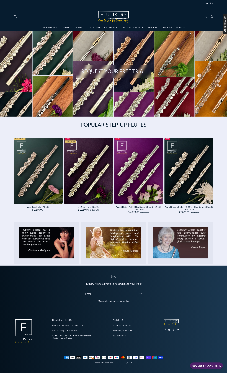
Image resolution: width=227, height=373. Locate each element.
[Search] (15, 16)
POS (111, 363)
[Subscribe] (140, 293)
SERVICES (153, 27)
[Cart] (211, 16)
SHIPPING (168, 27)
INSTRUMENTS (50, 27)
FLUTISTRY (105, 363)
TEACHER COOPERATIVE (133, 27)
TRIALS (66, 27)
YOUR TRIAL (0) (225, 24)
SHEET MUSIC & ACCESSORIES (102, 27)
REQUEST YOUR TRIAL (206, 365)
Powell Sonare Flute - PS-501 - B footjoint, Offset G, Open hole (188, 208)
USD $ (208, 3)
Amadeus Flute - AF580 (38, 207)
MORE (179, 27)
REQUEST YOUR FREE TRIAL (113, 71)
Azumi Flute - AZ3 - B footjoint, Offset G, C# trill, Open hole (138, 208)
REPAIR (78, 27)
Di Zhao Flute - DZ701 (88, 207)
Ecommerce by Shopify (125, 363)
